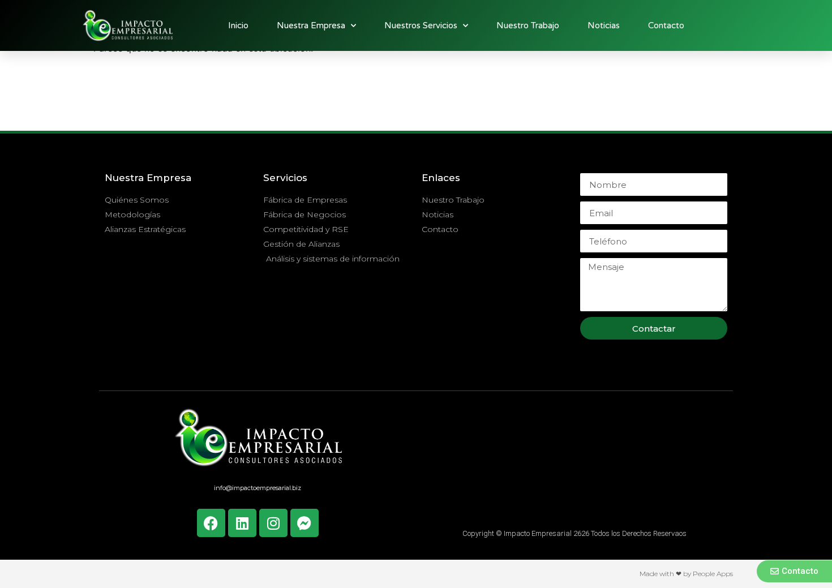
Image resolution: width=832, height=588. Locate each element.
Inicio (238, 25)
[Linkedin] (242, 523)
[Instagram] (273, 523)
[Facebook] (211, 523)
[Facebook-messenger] (304, 523)
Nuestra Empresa (311, 25)
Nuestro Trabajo (527, 25)
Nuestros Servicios (420, 25)
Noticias (603, 25)
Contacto (666, 25)
